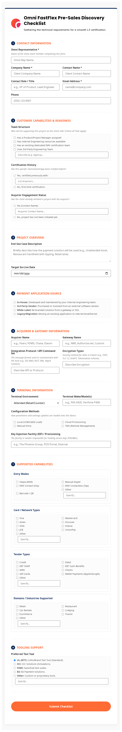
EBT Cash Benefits (74, 566)
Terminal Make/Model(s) (77, 396)
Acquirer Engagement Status (28, 195)
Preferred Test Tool (22, 654)
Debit (68, 562)
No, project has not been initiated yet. (37, 217)
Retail (23, 606)
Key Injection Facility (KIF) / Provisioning (35, 434)
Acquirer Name (20, 337)
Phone (15, 95)
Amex (23, 522)
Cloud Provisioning (75, 422)
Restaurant (71, 606)
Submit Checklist (61, 706)
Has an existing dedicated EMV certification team (43, 145)
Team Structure (20, 127)
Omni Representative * (25, 49)
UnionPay (70, 530)
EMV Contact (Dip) (29, 486)
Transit (68, 614)
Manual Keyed (72, 482)
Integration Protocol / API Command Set (33, 352)
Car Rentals (26, 610)
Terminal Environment (24, 396)
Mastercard (71, 518)
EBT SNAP (25, 566)
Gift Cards (25, 574)
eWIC (22, 570)
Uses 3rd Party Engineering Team (35, 149)
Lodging (69, 610)
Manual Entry (24, 426)
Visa (22, 518)
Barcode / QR (27, 493)
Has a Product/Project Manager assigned (39, 138)
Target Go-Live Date (23, 267)
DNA (22, 526)
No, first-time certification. (31, 187)
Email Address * (72, 81)
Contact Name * (72, 68)
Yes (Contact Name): (27, 206)
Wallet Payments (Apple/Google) (82, 574)
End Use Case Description (26, 244)
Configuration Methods (25, 411)
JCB (21, 530)
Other (68, 489)
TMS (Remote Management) (80, 426)
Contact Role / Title (22, 81)
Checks (69, 570)
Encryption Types (73, 351)
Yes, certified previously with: (32, 175)
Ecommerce (26, 614)
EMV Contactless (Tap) (77, 486)
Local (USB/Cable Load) (29, 422)
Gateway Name (72, 337)
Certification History (23, 165)
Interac (69, 526)
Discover (70, 522)
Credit (23, 562)
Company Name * (21, 68)
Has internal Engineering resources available (41, 141)
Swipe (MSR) (26, 482)
